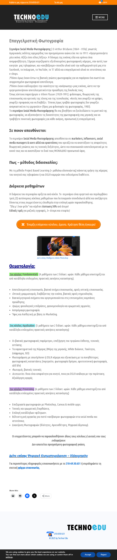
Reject (103, 554)
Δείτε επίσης (48, 456)
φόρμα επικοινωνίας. (29, 467)
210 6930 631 (34, 2)
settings (9, 557)
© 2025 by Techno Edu (58, 538)
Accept (88, 554)
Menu (101, 17)
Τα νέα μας (58, 2)
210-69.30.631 (73, 463)
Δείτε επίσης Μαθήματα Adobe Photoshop (52, 258)
